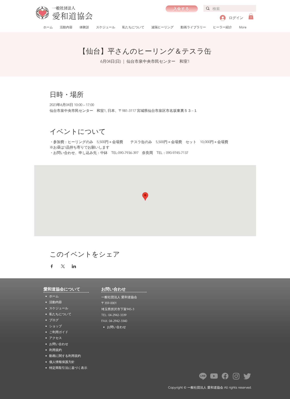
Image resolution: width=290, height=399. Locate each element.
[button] (251, 16)
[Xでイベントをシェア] (63, 266)
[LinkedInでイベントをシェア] (74, 266)
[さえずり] (247, 376)
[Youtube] (214, 376)
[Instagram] (236, 376)
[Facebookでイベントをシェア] (52, 266)
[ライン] (202, 376)
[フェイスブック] (225, 376)
